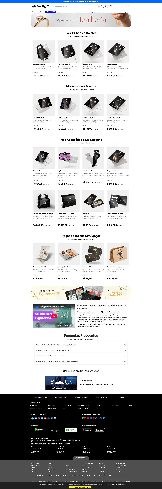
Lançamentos (119, 469)
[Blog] (98, 418)
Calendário (102, 465)
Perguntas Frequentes (81, 397)
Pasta (66, 463)
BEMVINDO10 (93, 1)
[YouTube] (88, 418)
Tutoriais (121, 397)
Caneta (84, 469)
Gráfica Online (35, 463)
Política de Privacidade (36, 408)
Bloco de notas (86, 465)
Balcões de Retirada (41, 397)
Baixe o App (51, 405)
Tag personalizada (70, 469)
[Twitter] (104, 418)
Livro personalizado (121, 465)
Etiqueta (50, 463)
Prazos (98, 408)
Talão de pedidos (86, 467)
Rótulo (49, 465)
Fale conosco (52, 408)
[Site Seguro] (55, 430)
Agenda (101, 469)
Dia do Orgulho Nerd (86, 380)
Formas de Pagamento (38, 414)
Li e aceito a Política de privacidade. (80, 487)
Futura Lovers (128, 405)
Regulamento (115, 405)
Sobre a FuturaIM (66, 405)
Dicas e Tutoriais (100, 405)
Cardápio (101, 471)
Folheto (33, 467)
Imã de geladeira (69, 467)
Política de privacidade (119, 484)
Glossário (39, 475)
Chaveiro (84, 471)
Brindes (101, 463)
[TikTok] (96, 418)
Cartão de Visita (35, 465)
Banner (50, 467)
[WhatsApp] (122, 6)
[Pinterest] (93, 418)
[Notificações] (125, 6)
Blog (63, 408)
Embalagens (102, 467)
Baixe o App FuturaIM (89, 426)
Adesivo (33, 471)
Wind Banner (51, 469)
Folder (32, 469)
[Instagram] (85, 418)
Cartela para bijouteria (71, 471)
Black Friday (119, 471)
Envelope (67, 465)
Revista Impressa (120, 463)
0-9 (110, 475)
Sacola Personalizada (87, 463)
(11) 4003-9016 (35, 448)
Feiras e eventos (120, 467)
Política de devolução (83, 408)
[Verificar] (39, 429)
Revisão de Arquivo (61, 397)
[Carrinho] (129, 6)
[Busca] (98, 6)
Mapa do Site (33, 405)
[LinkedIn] (91, 418)
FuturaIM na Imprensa (101, 397)
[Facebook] (101, 418)
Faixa (49, 471)
